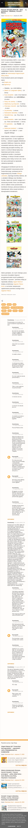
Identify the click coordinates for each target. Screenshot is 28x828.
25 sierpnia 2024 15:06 (18, 691)
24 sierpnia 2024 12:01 (18, 341)
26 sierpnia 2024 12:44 (18, 352)
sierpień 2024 (5, 313)
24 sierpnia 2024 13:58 (18, 589)
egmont (9, 304)
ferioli (14, 304)
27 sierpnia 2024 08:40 (18, 394)
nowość (15, 310)
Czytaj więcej (21, 765)
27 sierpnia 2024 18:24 (18, 425)
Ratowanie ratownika (10, 113)
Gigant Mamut (17, 282)
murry (9, 310)
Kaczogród (15, 456)
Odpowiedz (10, 519)
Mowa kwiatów (8, 119)
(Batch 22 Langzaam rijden (12, 90)
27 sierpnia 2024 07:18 (18, 384)
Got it (19, 826)
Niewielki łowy (8, 115)
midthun (4, 310)
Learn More (11, 826)
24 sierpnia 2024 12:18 (20, 522)
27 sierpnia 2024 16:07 (18, 703)
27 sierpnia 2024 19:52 (18, 489)
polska (20, 310)
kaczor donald (5, 307)
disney (3, 304)
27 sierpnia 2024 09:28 (18, 403)
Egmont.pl (7, 84)
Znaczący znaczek (10, 106)
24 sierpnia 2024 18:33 (18, 636)
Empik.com (7, 82)
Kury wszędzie (8, 95)
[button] (26, 10)
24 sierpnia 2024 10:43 (18, 328)
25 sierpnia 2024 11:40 (20, 667)
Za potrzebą (8, 110)
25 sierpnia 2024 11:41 (18, 682)
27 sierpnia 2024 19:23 (18, 458)
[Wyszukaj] (26, 3)
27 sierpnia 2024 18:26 (18, 434)
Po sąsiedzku (8, 124)
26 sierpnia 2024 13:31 (18, 361)
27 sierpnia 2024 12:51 (18, 646)
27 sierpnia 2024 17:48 (18, 413)
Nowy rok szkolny (9, 101)
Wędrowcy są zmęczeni (11, 104)
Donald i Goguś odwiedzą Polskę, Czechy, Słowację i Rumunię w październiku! (10, 798)
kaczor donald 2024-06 (17, 307)
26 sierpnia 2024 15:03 (18, 374)
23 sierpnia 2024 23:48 (20, 320)
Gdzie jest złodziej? (10, 128)
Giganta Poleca (6, 291)
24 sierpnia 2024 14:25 (18, 622)
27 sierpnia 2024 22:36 (18, 503)
